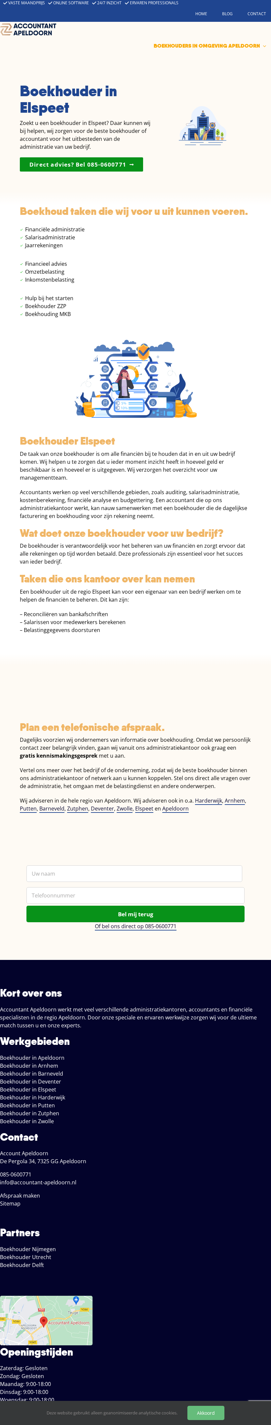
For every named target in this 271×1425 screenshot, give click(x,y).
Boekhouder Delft (22, 1265)
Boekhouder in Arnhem (29, 1065)
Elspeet (144, 808)
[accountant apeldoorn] (28, 26)
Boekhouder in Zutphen (29, 1113)
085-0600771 (15, 1174)
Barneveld (51, 808)
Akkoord (206, 1413)
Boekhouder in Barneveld (31, 1073)
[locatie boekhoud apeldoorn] (46, 1298)
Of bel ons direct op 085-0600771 (135, 926)
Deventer (102, 808)
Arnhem (235, 800)
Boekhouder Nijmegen (28, 1249)
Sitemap (10, 1203)
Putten (28, 808)
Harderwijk (208, 800)
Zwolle (125, 808)
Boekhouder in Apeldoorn (32, 1057)
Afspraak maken (20, 1195)
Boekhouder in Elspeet (28, 1089)
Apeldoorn (175, 808)
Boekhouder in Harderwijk (32, 1097)
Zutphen (77, 808)
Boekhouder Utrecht (25, 1257)
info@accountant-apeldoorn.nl (38, 1182)
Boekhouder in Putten (27, 1105)
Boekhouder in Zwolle (27, 1121)
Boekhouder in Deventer (30, 1081)
